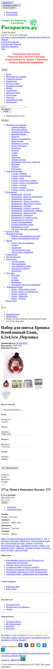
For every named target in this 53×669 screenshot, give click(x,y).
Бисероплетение (13, 93)
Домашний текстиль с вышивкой (25, 285)
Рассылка (10, 628)
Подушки (15, 275)
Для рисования (17, 261)
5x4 (45, 539)
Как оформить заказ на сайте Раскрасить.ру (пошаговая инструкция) (25, 561)
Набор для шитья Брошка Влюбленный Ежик (21, 539)
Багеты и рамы (12, 83)
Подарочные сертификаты (17, 607)
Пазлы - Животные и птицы (23, 289)
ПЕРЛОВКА (11, 316)
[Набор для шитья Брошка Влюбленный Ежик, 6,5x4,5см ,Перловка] (15, 378)
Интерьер (15, 164)
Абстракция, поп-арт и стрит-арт (25, 162)
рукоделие (38, 543)
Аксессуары (11, 95)
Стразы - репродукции (21, 176)
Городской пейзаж (19, 129)
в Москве (20, 548)
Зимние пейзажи (18, 127)
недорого (46, 548)
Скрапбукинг (12, 90)
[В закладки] (2, 484)
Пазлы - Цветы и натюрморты (24, 291)
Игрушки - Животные (20, 541)
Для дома (10, 97)
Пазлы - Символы (19, 294)
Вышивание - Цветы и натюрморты (27, 197)
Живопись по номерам (16, 76)
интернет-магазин (33, 548)
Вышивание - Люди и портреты (25, 201)
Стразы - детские (18, 185)
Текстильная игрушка (20, 250)
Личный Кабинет (13, 622)
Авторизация (12, 15)
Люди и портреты (19, 146)
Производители (13, 605)
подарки (29, 543)
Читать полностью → (12, 409)
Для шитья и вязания (20, 268)
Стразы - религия (18, 187)
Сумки (14, 278)
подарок (9, 550)
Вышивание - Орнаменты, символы (27, 210)
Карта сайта (11, 589)
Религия (15, 150)
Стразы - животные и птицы (23, 180)
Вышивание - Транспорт (22, 215)
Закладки (10, 626)
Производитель (13, 314)
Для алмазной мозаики (21, 266)
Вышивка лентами (14, 86)
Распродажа (11, 102)
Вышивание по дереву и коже (24, 217)
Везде (8, 74)
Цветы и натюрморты (20, 139)
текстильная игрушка (10, 546)
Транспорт (16, 157)
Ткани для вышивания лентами (25, 238)
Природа (15, 136)
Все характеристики (10, 468)
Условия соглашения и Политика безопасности (26, 569)
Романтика (16, 148)
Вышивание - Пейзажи (21, 199)
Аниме (14, 155)
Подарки (15, 280)
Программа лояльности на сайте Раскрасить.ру (26, 572)
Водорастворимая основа (22, 224)
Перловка (5, 541)
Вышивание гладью (20, 227)
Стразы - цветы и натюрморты (24, 183)
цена (3, 550)
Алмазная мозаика (14, 79)
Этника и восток (18, 160)
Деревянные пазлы (14, 100)
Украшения (16, 247)
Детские (15, 166)
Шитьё (9, 88)
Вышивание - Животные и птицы (26, 204)
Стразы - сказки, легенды (22, 190)
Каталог (5, 120)
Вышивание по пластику (22, 220)
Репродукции (17, 141)
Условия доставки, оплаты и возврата (22, 567)
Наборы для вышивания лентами (25, 236)
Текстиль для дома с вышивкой (25, 229)
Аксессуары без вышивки (22, 243)
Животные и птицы (20, 143)
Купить (4, 503)
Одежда (14, 245)
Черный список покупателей (19, 565)
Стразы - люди (17, 178)
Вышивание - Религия (21, 194)
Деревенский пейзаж (20, 132)
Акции (9, 609)
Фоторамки (16, 282)
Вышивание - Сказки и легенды (25, 208)
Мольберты (16, 271)
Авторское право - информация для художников (27, 574)
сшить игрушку (21, 550)
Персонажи (16, 169)
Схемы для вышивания (21, 222)
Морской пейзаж (18, 134)
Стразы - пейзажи (19, 173)
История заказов (13, 624)
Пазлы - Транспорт (19, 296)
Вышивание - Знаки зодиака (23, 213)
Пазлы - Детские (18, 298)
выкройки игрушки (29, 546)
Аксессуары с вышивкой (22, 252)
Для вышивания (18, 264)
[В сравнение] (5, 484)
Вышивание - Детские (21, 206)
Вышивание (11, 81)
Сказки (14, 153)
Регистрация (11, 12)
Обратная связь (13, 587)
